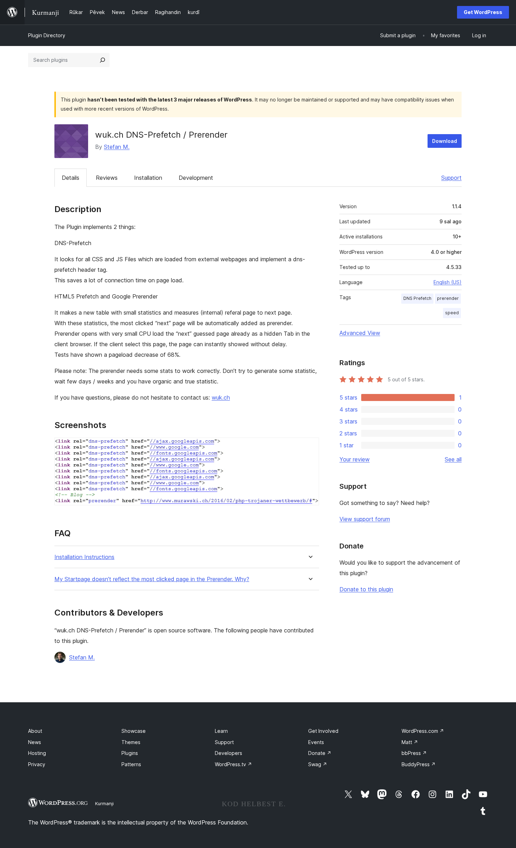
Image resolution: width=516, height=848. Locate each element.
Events (316, 742)
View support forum (364, 518)
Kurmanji (104, 803)
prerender (448, 298)
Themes (130, 742)
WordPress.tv (233, 764)
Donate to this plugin (366, 589)
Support (451, 177)
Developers (228, 753)
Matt (410, 742)
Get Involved (323, 731)
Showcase (133, 731)
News (34, 742)
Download (444, 141)
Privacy (36, 764)
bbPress (414, 753)
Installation (148, 177)
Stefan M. (117, 146)
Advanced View (359, 332)
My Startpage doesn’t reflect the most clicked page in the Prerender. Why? (151, 579)
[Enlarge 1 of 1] (309, 447)
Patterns (131, 764)
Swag (317, 764)
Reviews (107, 177)
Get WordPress (483, 12)
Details (70, 177)
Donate (319, 753)
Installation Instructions (84, 557)
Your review (354, 459)
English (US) (448, 282)
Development (196, 177)
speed (452, 312)
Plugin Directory (46, 35)
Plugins (129, 753)
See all (453, 459)
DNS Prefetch (417, 298)
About (35, 731)
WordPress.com (423, 731)
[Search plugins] (102, 60)
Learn (221, 731)
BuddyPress (419, 764)
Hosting (37, 753)
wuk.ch (221, 397)
